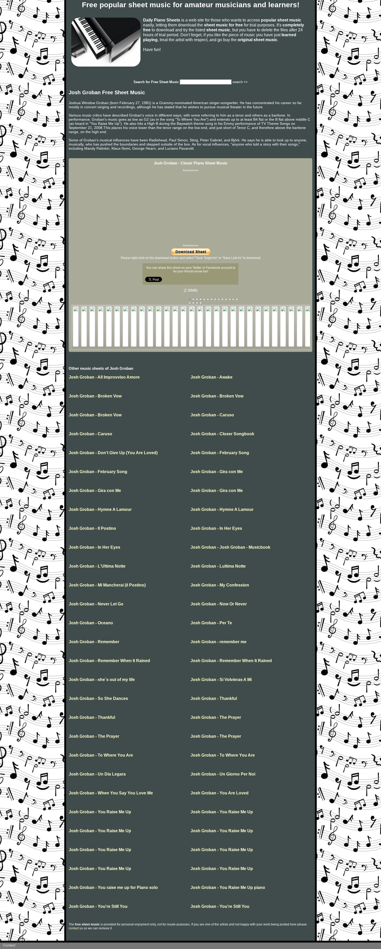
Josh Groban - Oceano (91, 623)
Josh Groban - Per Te (211, 623)
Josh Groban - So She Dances (98, 698)
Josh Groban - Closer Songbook (222, 434)
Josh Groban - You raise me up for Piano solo (113, 887)
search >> (240, 82)
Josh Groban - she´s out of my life (102, 679)
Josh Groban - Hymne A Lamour (100, 509)
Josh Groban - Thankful (213, 698)
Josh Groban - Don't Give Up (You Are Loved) (113, 453)
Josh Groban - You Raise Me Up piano (227, 887)
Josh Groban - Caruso (212, 415)
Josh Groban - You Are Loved (219, 793)
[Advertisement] (190, 208)
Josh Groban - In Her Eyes (216, 528)
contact (74, 928)
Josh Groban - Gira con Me (216, 471)
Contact (9, 945)
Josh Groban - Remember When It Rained (109, 660)
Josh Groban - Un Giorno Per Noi (222, 774)
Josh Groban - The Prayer (215, 717)
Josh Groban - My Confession (219, 585)
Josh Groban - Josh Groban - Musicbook (230, 547)
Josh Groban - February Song (219, 453)
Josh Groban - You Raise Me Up (100, 812)
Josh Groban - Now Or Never (218, 604)
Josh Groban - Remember (94, 642)
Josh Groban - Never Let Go (96, 604)
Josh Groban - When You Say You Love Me (111, 793)
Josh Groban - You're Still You (98, 906)
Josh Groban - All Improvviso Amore (104, 377)
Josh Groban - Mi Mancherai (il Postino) (107, 585)
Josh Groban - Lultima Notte (218, 566)
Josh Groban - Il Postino (92, 528)
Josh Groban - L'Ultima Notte (97, 566)
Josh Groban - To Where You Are (101, 755)
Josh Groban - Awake (211, 377)
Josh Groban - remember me (218, 642)
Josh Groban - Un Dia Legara (97, 774)
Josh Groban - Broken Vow (95, 396)
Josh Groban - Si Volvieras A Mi (221, 679)
